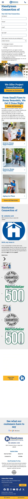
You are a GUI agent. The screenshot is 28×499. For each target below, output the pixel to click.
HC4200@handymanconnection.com (11, 58)
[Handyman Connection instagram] (11, 489)
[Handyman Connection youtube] (14, 489)
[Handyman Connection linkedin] (7, 489)
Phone (3, 21)
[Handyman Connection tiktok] (20, 489)
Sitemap (11, 492)
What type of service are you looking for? (12, 38)
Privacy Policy (5, 492)
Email (3, 27)
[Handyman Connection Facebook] (4, 489)
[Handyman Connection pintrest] (17, 489)
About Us (20, 453)
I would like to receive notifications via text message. (13, 46)
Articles (20, 456)
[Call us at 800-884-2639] (25, 2)
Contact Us (8, 456)
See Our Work (7, 453)
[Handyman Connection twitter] (23, 489)
